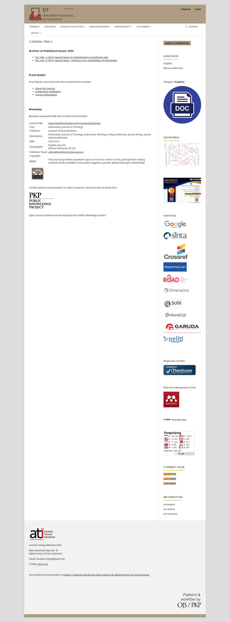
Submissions (122, 26)
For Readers (169, 504)
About (35, 33)
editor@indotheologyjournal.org (66, 151)
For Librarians (170, 513)
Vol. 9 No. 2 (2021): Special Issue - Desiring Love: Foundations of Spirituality (76, 60)
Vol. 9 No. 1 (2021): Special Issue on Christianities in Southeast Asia (71, 57)
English (168, 63)
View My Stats (178, 419)
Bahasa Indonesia (173, 68)
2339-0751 (42, 564)
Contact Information (46, 94)
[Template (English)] (182, 122)
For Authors (169, 509)
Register (186, 9)
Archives (50, 26)
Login (198, 9)
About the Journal (45, 88)
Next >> (48, 41)
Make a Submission (177, 43)
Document (144, 26)
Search (193, 26)
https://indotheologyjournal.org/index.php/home (74, 123)
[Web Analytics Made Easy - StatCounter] (167, 419)
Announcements (99, 26)
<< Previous (35, 41)
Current (34, 26)
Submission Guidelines (48, 91)
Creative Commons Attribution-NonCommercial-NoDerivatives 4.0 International (105, 574)
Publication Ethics (72, 26)
